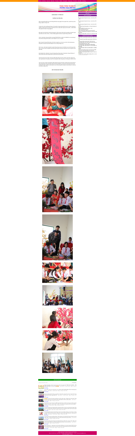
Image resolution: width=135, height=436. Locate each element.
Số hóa (40, 0)
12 (44, 429)
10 (42, 429)
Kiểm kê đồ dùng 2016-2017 (83, 29)
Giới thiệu (44, 0)
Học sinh (48, 0)
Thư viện (57, 0)
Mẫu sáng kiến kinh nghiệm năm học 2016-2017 (87, 30)
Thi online (75, 0)
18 (49, 429)
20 (51, 429)
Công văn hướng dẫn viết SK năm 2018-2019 (86, 50)
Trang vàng (70, 0)
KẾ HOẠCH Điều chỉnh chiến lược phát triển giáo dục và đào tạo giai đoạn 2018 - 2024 (87, 43)
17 (48, 429)
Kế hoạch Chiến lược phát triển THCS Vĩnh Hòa (87, 41)
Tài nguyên (65, 0)
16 (47, 429)
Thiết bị (60, 0)
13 (45, 429)
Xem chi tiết (46, 388)
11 (43, 429)
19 (50, 429)
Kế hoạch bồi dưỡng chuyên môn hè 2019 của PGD (87, 49)
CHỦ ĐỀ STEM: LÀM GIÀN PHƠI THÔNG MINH (87, 44)
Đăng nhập (94, 11)
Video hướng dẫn (82, 11)
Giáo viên (52, 0)
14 (46, 429)
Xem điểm (79, 0)
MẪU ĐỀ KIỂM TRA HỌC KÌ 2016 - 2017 (85, 28)
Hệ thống (84, 0)
